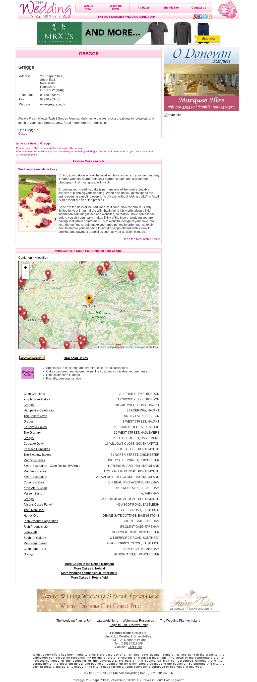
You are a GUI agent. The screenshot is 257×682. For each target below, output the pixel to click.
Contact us (198, 7)
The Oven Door (34, 510)
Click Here (135, 647)
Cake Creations (34, 394)
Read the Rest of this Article (141, 239)
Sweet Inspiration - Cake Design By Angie (52, 466)
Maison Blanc (33, 493)
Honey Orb (31, 515)
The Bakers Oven (35, 416)
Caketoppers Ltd (35, 549)
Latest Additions (107, 620)
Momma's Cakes (35, 471)
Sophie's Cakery (35, 538)
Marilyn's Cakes (34, 460)
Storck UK (30, 532)
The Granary (32, 432)
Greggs (29, 405)
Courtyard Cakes (35, 427)
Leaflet (102, 347)
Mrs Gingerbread (35, 543)
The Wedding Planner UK (73, 620)
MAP (60, 90)
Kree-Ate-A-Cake (35, 488)
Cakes (22, 133)
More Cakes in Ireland (89, 568)
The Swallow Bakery (37, 455)
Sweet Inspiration (35, 477)
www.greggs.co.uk (52, 104)
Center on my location (33, 257)
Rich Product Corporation (41, 521)
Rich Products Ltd (36, 526)
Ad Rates (144, 7)
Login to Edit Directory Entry (129, 625)
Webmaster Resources (138, 620)
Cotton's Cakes (34, 482)
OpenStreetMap (133, 347)
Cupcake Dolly (34, 443)
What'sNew (88, 7)
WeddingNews (116, 7)
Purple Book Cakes (37, 399)
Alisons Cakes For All (38, 504)
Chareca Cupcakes (37, 449)
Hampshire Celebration (39, 410)
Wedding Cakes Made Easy (37, 169)
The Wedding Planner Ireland (180, 620)
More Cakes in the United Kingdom (89, 564)
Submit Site (171, 7)
